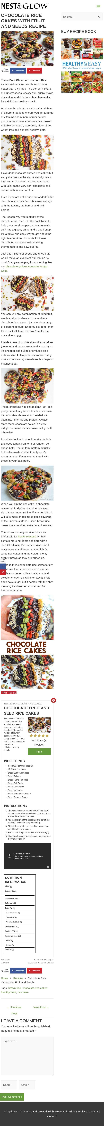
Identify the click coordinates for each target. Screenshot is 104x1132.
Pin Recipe (9, 692)
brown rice (14, 987)
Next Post (41, 1007)
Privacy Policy (77, 1111)
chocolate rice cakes (34, 987)
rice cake (23, 992)
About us (93, 1111)
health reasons (27, 536)
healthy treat (8, 992)
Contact (52, 1116)
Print (39, 751)
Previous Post (14, 1008)
